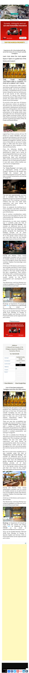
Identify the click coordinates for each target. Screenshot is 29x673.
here (7, 305)
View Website (9, 383)
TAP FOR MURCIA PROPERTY (14, 42)
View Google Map (20, 383)
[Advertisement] (14, 602)
